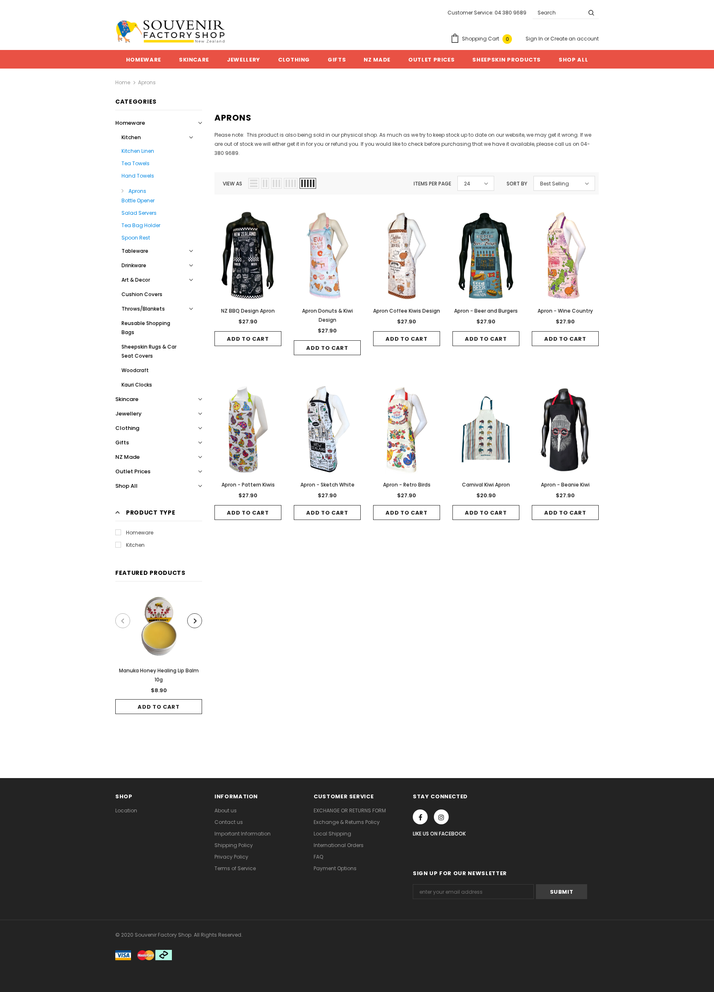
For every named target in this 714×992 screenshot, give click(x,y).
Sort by (517, 183)
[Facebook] (420, 816)
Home (122, 82)
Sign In (535, 38)
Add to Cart (158, 707)
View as (232, 183)
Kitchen (135, 544)
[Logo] (170, 31)
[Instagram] (441, 816)
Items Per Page (432, 183)
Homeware (139, 532)
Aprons (147, 82)
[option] (158, 654)
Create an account (574, 38)
